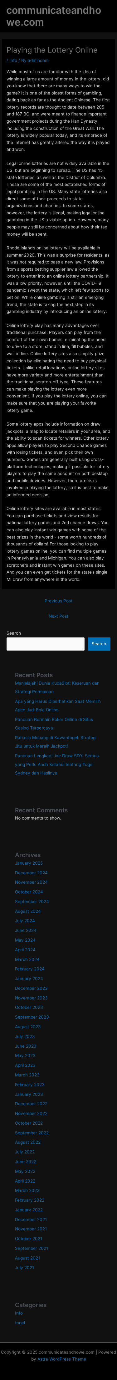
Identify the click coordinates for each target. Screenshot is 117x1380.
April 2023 (25, 1065)
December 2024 (31, 872)
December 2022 (31, 1103)
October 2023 (29, 1007)
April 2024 (25, 949)
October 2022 (29, 1123)
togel (20, 1322)
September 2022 (32, 1132)
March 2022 (27, 1190)
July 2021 (24, 1267)
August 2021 (27, 1257)
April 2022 (25, 1180)
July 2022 (25, 1151)
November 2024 (31, 882)
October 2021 (28, 1238)
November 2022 (31, 1113)
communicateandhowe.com (53, 16)
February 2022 (29, 1200)
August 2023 (28, 1026)
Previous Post (58, 600)
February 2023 (30, 1084)
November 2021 (31, 1228)
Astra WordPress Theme (61, 1359)
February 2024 (30, 968)
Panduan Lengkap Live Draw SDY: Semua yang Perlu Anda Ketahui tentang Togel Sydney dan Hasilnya (57, 764)
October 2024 (29, 891)
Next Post (58, 616)
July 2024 (25, 920)
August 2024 (28, 911)
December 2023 (31, 988)
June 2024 (26, 930)
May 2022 (25, 1171)
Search (14, 633)
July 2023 (25, 1036)
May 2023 (25, 1055)
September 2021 (31, 1248)
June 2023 (26, 1046)
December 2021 (31, 1219)
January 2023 (29, 1094)
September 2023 (32, 1017)
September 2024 (32, 901)
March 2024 (27, 959)
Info (13, 60)
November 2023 (31, 997)
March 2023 (27, 1074)
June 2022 (25, 1161)
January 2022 (29, 1209)
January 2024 (29, 978)
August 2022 (28, 1142)
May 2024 (25, 940)
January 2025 (29, 863)
